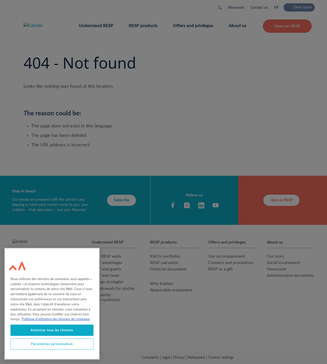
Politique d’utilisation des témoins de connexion (56, 319)
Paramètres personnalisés (52, 344)
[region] (52, 304)
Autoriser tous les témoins (52, 330)
